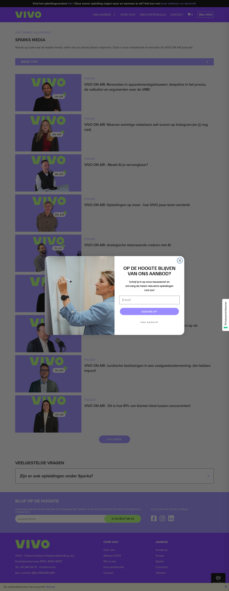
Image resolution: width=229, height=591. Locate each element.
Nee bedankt (149, 322)
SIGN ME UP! (149, 311)
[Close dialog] (179, 260)
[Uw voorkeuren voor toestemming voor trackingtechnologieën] (225, 315)
